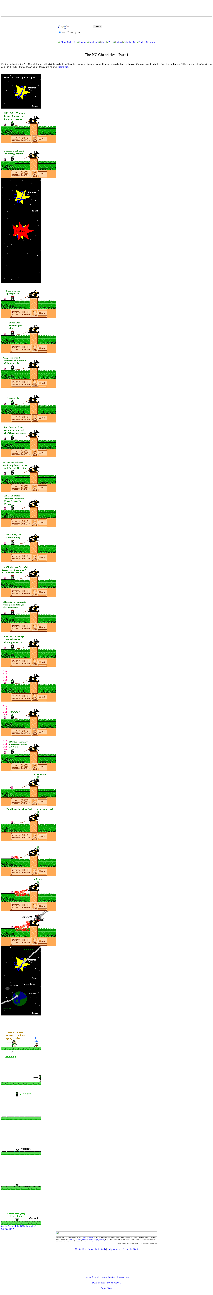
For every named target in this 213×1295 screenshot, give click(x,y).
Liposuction (123, 1277)
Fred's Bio (63, 67)
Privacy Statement (104, 1241)
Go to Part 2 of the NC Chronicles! (18, 1226)
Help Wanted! (114, 1249)
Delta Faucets (98, 1282)
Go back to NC (8, 1229)
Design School (92, 1277)
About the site (88, 1237)
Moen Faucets (114, 1282)
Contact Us (80, 1249)
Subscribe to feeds (97, 1249)
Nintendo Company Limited (78, 1239)
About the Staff (130, 1249)
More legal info (92, 1241)
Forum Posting (108, 1277)
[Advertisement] (106, 8)
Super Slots (106, 1288)
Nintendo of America (96, 1239)
